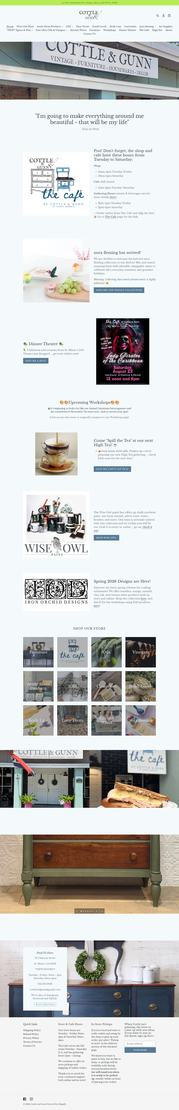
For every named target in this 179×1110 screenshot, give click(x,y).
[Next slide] (96, 911)
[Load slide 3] (86, 911)
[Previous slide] (76, 911)
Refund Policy (31, 1034)
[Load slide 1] (81, 911)
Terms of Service (32, 1042)
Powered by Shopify (56, 1104)
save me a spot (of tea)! (112, 469)
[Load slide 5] (90, 911)
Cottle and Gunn (38, 1104)
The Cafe (110, 216)
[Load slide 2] (83, 911)
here (113, 197)
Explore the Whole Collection (119, 290)
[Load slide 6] (92, 911)
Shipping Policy (32, 1030)
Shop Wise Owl (106, 537)
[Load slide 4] (88, 911)
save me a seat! (35, 361)
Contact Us (29, 1046)
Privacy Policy (31, 1038)
